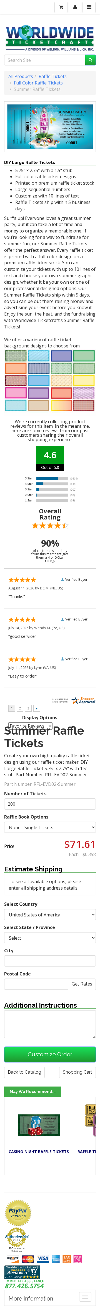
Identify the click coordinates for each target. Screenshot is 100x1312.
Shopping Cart (77, 1072)
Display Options (39, 717)
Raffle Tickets (53, 76)
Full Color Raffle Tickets (38, 83)
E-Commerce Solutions (16, 1250)
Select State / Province (29, 927)
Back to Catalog (24, 1072)
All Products (20, 76)
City (8, 950)
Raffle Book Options (26, 817)
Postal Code (17, 974)
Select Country (20, 904)
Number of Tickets (25, 794)
